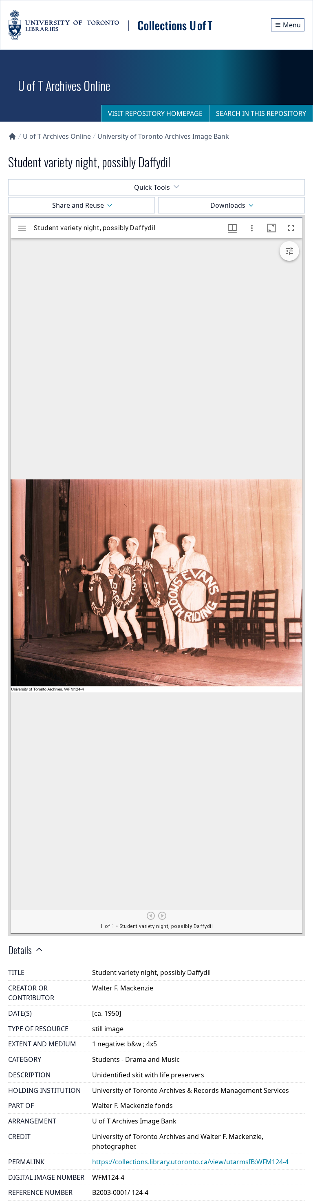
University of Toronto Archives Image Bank (163, 136)
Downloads (227, 205)
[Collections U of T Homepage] (12, 136)
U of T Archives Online (57, 136)
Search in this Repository (261, 113)
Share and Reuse (78, 205)
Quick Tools (152, 187)
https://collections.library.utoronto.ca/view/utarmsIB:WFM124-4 (190, 1161)
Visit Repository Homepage (155, 113)
